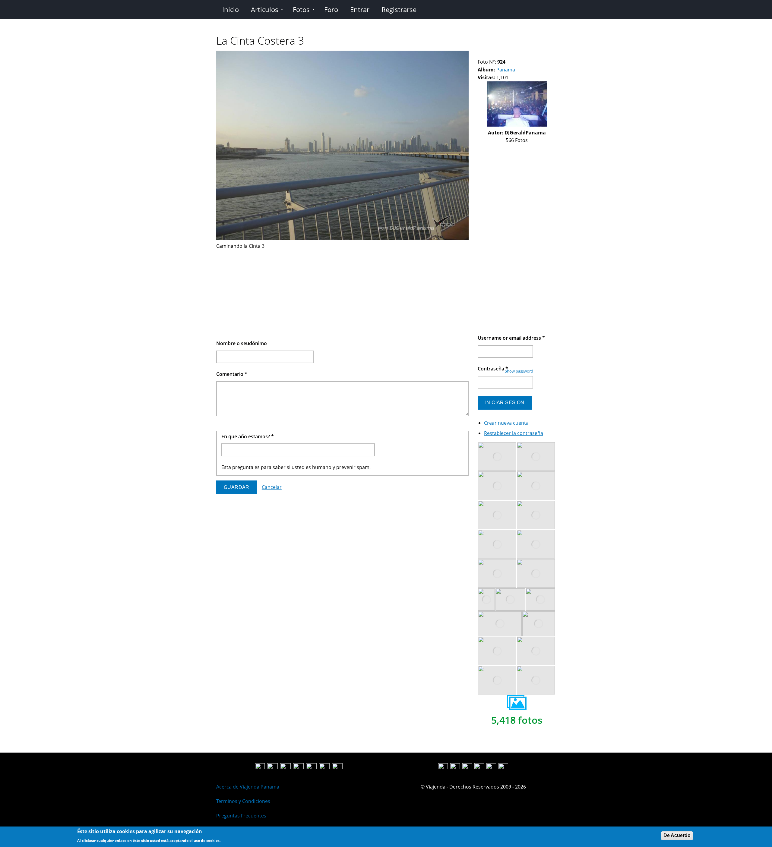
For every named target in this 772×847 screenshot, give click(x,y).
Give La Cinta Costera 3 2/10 (485, 54)
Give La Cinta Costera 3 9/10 (521, 54)
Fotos (301, 9)
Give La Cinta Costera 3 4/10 (495, 54)
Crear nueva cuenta (506, 423)
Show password (519, 371)
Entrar (359, 9)
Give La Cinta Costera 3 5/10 (500, 54)
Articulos (264, 9)
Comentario (231, 374)
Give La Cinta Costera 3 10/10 (526, 54)
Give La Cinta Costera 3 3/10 (490, 54)
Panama (505, 69)
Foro (331, 9)
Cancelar (272, 487)
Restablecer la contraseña (513, 433)
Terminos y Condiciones (243, 801)
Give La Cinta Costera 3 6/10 (505, 54)
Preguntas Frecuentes (241, 815)
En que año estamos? (247, 436)
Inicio (230, 9)
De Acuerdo (677, 835)
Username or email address (511, 338)
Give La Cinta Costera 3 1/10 (480, 54)
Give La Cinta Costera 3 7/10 (511, 54)
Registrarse (398, 9)
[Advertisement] (342, 292)
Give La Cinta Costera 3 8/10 (516, 54)
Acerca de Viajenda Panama (247, 786)
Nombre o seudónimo (241, 343)
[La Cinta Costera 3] (342, 238)
